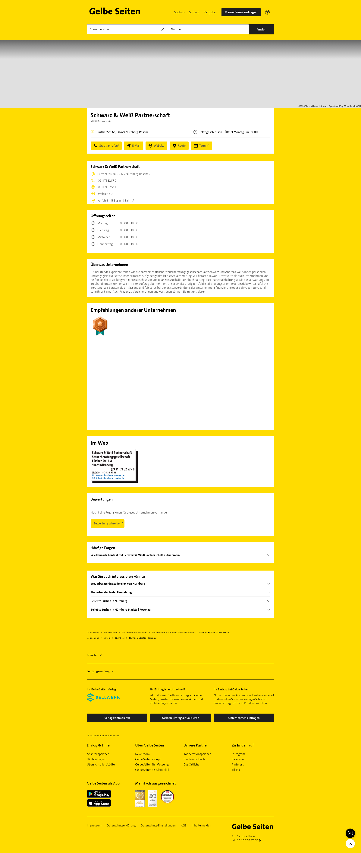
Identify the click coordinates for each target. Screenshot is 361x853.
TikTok (236, 770)
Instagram (238, 754)
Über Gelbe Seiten (149, 745)
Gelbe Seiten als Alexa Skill (152, 770)
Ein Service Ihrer (247, 838)
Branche (92, 655)
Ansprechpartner (98, 754)
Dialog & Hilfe (98, 745)
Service (194, 12)
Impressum (94, 825)
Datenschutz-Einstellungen (158, 825)
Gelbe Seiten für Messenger (153, 764)
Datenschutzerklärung (121, 825)
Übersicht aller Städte (101, 764)
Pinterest (238, 764)
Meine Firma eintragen (241, 12)
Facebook (238, 759)
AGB (184, 825)
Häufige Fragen (96, 759)
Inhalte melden (201, 825)
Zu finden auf (243, 745)
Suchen (179, 12)
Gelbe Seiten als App (148, 759)
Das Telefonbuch (194, 759)
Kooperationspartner (197, 754)
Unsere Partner (196, 745)
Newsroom (142, 754)
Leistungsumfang (98, 671)
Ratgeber (210, 12)
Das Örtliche (191, 764)
